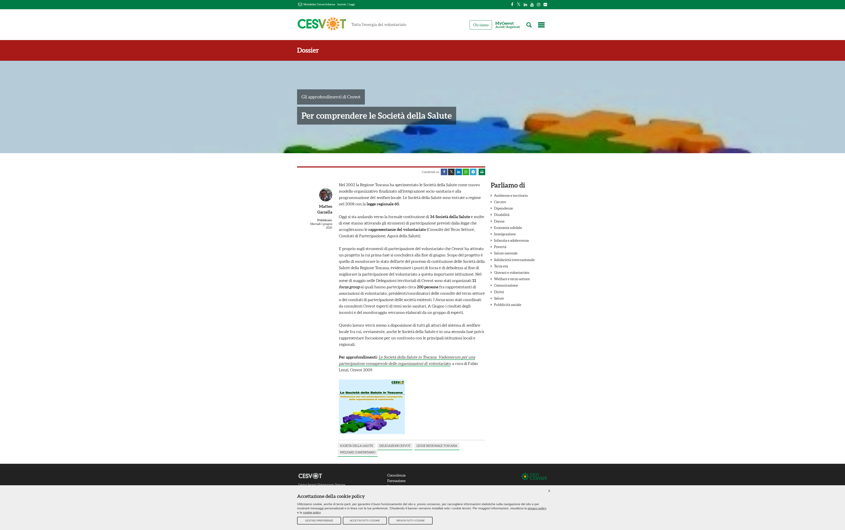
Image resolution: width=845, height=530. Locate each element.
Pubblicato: (324, 220)
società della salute (356, 445)
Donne (499, 221)
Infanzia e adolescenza (511, 240)
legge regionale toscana (437, 445)
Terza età (501, 266)
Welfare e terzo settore (512, 279)
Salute (499, 298)
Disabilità (501, 215)
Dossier (308, 50)
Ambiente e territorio (511, 195)
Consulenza (396, 475)
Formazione (396, 481)
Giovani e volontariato (511, 272)
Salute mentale (506, 253)
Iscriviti (341, 4)
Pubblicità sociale (507, 305)
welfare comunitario (357, 452)
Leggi (352, 4)
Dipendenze (503, 208)
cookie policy (312, 512)
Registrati (513, 27)
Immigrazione (505, 234)
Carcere (500, 202)
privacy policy (537, 508)
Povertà (500, 247)
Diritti (499, 292)
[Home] (352, 26)
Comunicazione (506, 285)
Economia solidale (508, 228)
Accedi (500, 27)
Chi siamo (481, 25)
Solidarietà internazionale (514, 260)
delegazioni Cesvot (394, 445)
